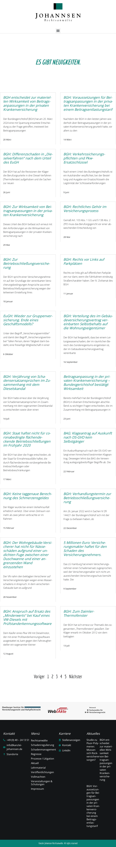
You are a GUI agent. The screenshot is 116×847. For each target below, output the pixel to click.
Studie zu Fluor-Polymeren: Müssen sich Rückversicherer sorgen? (93, 749)
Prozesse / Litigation (42, 758)
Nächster (75, 676)
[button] (58, 30)
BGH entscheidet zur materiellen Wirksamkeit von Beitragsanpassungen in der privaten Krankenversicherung (106, 759)
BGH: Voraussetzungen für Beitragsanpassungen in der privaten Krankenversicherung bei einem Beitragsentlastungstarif (93, 806)
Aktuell (35, 763)
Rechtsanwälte (39, 740)
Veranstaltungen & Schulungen (41, 783)
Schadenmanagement (43, 749)
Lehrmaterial (38, 767)
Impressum (37, 788)
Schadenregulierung (42, 745)
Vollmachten (38, 776)
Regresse (36, 754)
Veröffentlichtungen (42, 772)
